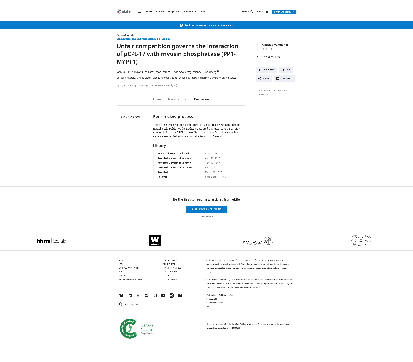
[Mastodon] (146, 297)
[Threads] (171, 297)
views (262, 90)
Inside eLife (169, 264)
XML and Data (170, 279)
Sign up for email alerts (206, 209)
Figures (178, 99)
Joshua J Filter (125, 72)
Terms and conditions (130, 279)
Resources (168, 275)
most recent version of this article (214, 25)
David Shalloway (181, 72)
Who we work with (129, 268)
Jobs (121, 264)
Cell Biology (163, 39)
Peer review (201, 99)
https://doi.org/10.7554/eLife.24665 (151, 85)
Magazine (173, 12)
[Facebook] (180, 297)
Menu (139, 12)
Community (189, 12)
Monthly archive (172, 268)
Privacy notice (206, 216)
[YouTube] (163, 297)
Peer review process (130, 117)
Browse (160, 12)
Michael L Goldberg (205, 72)
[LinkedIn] (129, 297)
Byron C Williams (144, 72)
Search (245, 12)
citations (262, 94)
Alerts (260, 12)
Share (265, 78)
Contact (123, 275)
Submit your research (284, 12)
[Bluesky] (121, 297)
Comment (287, 79)
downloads (279, 90)
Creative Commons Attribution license (266, 324)
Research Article (125, 35)
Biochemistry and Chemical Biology (136, 39)
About (203, 12)
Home (148, 12)
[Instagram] (155, 297)
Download (268, 70)
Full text (157, 99)
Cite (287, 70)
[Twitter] (138, 297)
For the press (170, 272)
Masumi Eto (163, 72)
